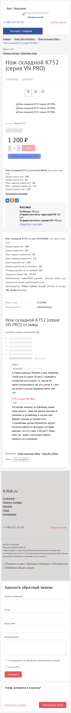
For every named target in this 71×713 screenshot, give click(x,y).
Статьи (6, 510)
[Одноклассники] (12, 200)
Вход (9, 8)
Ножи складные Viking (29, 453)
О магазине (9, 498)
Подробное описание (16, 193)
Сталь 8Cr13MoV (50, 453)
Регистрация (20, 8)
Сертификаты (9, 514)
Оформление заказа (52, 704)
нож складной (21, 459)
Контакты (7, 506)
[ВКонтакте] (7, 200)
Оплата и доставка (12, 502)
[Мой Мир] (17, 200)
